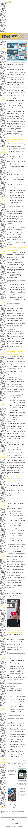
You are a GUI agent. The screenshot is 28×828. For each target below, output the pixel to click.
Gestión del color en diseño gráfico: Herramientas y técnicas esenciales (22, 763)
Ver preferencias (14, 823)
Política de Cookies (9, 826)
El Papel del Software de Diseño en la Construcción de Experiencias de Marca (22, 792)
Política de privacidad (18, 826)
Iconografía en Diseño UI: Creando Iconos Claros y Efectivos (12, 763)
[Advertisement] (14, 18)
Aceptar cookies (14, 816)
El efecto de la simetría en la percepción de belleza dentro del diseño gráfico (12, 771)
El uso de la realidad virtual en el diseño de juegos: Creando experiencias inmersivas (12, 805)
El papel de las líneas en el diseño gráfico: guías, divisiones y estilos (22, 784)
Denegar (14, 819)
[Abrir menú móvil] (25, 1)
